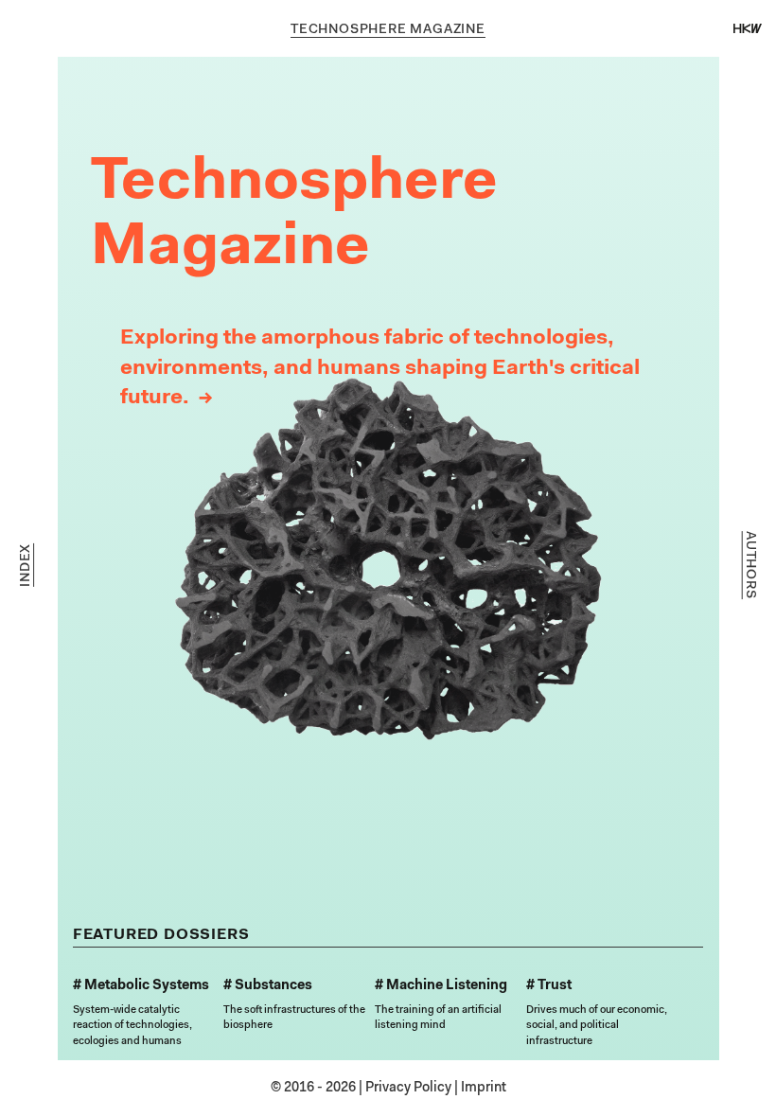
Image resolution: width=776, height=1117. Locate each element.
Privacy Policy (408, 1088)
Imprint (483, 1088)
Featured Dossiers (161, 935)
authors (749, 565)
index (27, 565)
